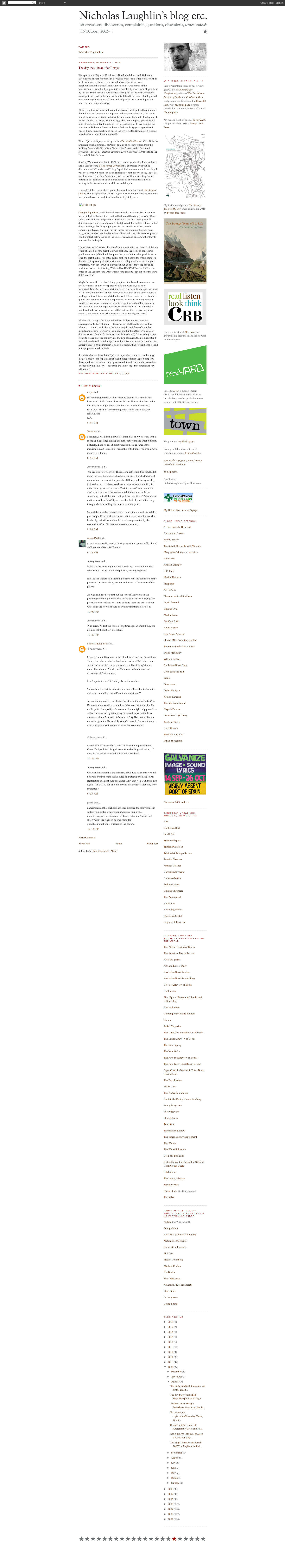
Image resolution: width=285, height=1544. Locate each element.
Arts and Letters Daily (175, 965)
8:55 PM (92, 458)
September (177, 1452)
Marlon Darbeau (172, 577)
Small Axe (169, 834)
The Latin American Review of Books (183, 1032)
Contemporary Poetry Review (179, 1013)
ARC (166, 821)
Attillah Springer (172, 564)
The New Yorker (172, 1051)
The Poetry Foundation (176, 1093)
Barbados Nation (172, 878)
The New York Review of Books (180, 1057)
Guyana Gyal (171, 608)
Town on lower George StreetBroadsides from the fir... (187, 1405)
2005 (171, 1504)
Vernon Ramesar (172, 696)
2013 (171, 1347)
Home (119, 843)
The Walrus (170, 1143)
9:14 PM (92, 529)
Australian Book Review (177, 972)
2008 (171, 1489)
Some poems (170, 471)
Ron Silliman (171, 728)
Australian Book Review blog (179, 978)
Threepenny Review (174, 1130)
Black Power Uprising (110, 165)
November (176, 1376)
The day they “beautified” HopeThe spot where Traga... (186, 1396)
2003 (171, 1514)
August (175, 1457)
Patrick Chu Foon (130, 141)
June (173, 1467)
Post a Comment (87, 837)
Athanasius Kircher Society (178, 1284)
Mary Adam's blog (173, 552)
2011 (171, 1357)
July (173, 1462)
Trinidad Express (172, 840)
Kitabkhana (170, 1172)
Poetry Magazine (173, 1105)
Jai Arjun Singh (172, 722)
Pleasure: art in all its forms (178, 596)
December (176, 1371)
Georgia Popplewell (89, 212)
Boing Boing (171, 1303)
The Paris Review (173, 1080)
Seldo (167, 677)
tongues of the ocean (175, 922)
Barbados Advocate (174, 871)
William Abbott (172, 659)
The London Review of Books (179, 1038)
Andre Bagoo (171, 627)
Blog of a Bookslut (174, 1155)
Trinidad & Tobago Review (178, 853)
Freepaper (169, 583)
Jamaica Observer (173, 859)
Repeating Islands (173, 909)
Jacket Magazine (172, 1026)
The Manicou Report (175, 703)
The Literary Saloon (174, 1178)
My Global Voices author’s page (180, 510)
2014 (171, 1342)
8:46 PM (92, 422)
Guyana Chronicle (173, 890)
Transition (169, 1124)
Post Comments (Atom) (105, 851)
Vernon (91, 431)
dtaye (90, 392)
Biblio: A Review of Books (178, 984)
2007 (171, 1494)
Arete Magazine (172, 959)
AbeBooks (169, 1272)
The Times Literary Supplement (180, 1136)
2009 (171, 1367)
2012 (171, 1352)
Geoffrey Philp (171, 621)
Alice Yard (189, 332)
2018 (171, 1322)
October (175, 1381)
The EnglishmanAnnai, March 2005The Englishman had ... (186, 1444)
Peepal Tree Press (176, 212)
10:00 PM (93, 611)
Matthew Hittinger (173, 734)
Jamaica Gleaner (172, 865)
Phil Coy (168, 1253)
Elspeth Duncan (172, 709)
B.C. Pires (169, 571)
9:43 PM (92, 552)
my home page (182, 104)
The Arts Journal (172, 897)
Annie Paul (93, 538)
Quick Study (170, 1191)
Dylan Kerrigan (172, 690)
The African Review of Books (179, 947)
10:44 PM (93, 758)
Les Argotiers (171, 1297)
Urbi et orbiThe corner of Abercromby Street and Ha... (186, 1426)
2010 (171, 1362)
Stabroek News (171, 884)
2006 (171, 1499)
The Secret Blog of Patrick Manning (183, 546)
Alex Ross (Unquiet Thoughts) (180, 1234)
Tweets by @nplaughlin (91, 52)
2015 (171, 1337)
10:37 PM (93, 635)
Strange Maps (171, 1228)
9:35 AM (92, 793)
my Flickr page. (186, 441)
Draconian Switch (173, 916)
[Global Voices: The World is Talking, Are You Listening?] (178, 502)
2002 (171, 1519)
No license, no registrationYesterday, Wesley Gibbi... (187, 1416)
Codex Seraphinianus (175, 1247)
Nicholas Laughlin (97, 643)
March (174, 1477)
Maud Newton (171, 1184)
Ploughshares (171, 1118)
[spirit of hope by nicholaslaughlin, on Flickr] (88, 204)
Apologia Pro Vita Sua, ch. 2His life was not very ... (186, 1435)
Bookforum (170, 991)
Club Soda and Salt (174, 671)
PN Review (169, 1086)
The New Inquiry (172, 1045)
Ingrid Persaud (171, 602)
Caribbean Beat (194, 97)
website (193, 552)
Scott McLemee (172, 1278)
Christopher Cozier (174, 533)
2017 (171, 1327)
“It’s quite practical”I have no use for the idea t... (187, 1387)
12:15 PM (93, 829)
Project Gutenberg (173, 1259)
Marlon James (171, 615)
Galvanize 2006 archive (176, 802)
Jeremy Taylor (171, 539)
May (173, 1472)
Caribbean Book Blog (175, 665)
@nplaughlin (171, 112)
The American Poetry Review (179, 953)
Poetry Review (171, 1111)
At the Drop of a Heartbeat (177, 527)
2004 (171, 1509)
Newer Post (84, 843)
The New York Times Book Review (182, 1064)
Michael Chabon (172, 1266)
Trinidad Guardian (173, 846)
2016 (171, 1332)
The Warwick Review (175, 1149)
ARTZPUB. (170, 589)
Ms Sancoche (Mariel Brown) (179, 646)
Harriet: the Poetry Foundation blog (182, 1099)
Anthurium (169, 903)
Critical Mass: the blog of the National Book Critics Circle (184, 1163)
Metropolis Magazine (175, 1240)
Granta (167, 1020)
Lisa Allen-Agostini (174, 634)
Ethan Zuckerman (173, 740)
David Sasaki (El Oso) (175, 715)
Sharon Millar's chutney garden (180, 640)
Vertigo (168, 1222)
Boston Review (172, 1007)
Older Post (152, 843)
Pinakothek (170, 1291)
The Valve (169, 1197)
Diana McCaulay (173, 652)
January (175, 1482)
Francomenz (170, 684)
